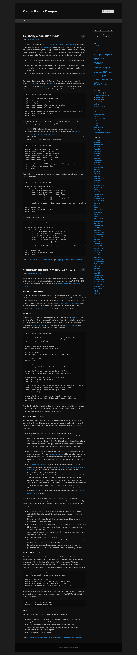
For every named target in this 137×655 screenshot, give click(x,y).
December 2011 (99, 199)
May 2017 (97, 156)
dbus (110, 55)
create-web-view (68, 475)
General (96, 102)
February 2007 (98, 244)
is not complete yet (40, 308)
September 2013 (99, 181)
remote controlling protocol (70, 303)
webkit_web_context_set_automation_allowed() (43, 436)
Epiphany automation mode (41, 36)
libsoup (111, 72)
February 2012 (98, 194)
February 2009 (98, 226)
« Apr (97, 45)
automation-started (56, 454)
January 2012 (98, 196)
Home (25, 21)
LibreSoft (97, 123)
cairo (95, 55)
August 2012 (98, 187)
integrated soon (38, 325)
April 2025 (97, 140)
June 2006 (97, 253)
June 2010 (97, 217)
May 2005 (97, 268)
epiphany (60, 260)
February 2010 (98, 219)
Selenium (75, 317)
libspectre (98, 76)
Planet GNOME (99, 128)
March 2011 (97, 208)
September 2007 (99, 237)
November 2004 (99, 282)
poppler (98, 79)
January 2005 (98, 277)
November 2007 (99, 235)
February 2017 (98, 160)
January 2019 (98, 151)
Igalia (45, 260)
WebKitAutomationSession (38, 464)
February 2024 (98, 144)
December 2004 (99, 280)
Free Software (33, 260)
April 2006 (97, 255)
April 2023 (97, 147)
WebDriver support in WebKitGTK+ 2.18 (49, 270)
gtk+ (106, 71)
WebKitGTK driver (46, 86)
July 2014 (97, 174)
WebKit (49, 260)
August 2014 (98, 171)
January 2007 (98, 246)
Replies (79, 260)
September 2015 (99, 167)
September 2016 (99, 163)
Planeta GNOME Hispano (102, 132)
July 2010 (97, 214)
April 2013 (97, 183)
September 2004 (99, 286)
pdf (104, 75)
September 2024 (99, 142)
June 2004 (97, 293)
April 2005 (97, 271)
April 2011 (97, 205)
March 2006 (97, 257)
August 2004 (98, 289)
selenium (32, 83)
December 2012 (99, 185)
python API (52, 83)
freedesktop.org (101, 95)
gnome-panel (98, 72)
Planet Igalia (98, 130)
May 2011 (97, 203)
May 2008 (97, 228)
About (32, 21)
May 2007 (97, 239)
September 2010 (99, 212)
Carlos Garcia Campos (40, 11)
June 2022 (97, 149)
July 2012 (97, 189)
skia (103, 79)
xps (106, 84)
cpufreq (103, 54)
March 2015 (97, 169)
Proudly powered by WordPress (68, 647)
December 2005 (99, 259)
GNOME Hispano (99, 119)
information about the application (69, 467)
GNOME (40, 260)
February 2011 (98, 210)
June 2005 (97, 266)
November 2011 (99, 201)
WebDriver (47, 47)
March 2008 (97, 230)
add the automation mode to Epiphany (63, 44)
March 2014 (97, 176)
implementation (62, 283)
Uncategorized (98, 106)
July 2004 (97, 291)
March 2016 (97, 165)
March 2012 (97, 192)
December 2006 (99, 248)
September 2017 (99, 153)
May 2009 (97, 223)
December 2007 (99, 232)
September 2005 (99, 264)
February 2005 (98, 275)
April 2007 (97, 241)
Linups (96, 125)
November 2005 (99, 262)
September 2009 (99, 221)
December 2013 (99, 178)
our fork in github (71, 325)
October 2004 (98, 284)
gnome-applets (103, 67)
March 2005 (97, 273)
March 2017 (97, 158)
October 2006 (98, 250)
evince (98, 63)
